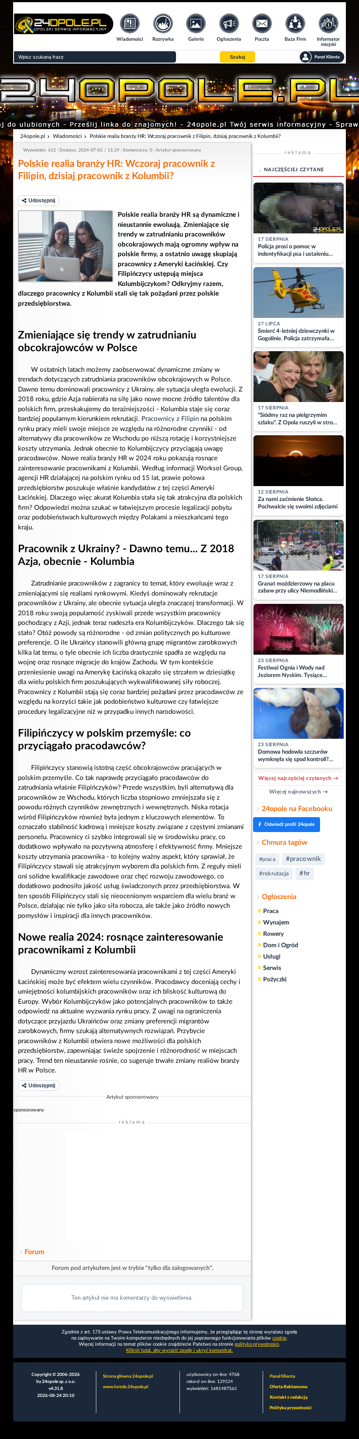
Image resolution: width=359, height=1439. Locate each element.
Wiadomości (67, 136)
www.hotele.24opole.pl (125, 1387)
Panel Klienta (282, 1376)
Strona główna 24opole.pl (128, 1376)
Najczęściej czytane (294, 169)
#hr (304, 873)
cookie (279, 1338)
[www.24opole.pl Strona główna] (63, 31)
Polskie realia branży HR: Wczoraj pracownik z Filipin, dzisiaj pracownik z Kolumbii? (185, 136)
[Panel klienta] (322, 57)
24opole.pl (32, 136)
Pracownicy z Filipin (170, 419)
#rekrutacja (274, 874)
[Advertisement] (132, 1186)
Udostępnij (41, 201)
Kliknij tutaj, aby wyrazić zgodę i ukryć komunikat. (179, 1350)
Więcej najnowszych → (298, 791)
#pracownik (303, 859)
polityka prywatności (257, 1344)
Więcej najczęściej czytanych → (298, 778)
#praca (267, 859)
